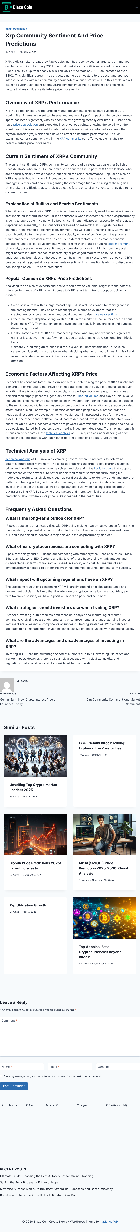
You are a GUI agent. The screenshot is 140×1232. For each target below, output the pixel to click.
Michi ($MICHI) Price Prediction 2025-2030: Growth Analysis (104, 868)
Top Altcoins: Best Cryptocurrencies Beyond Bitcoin (100, 952)
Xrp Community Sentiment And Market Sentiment (113, 699)
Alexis (12, 52)
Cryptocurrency (16, 29)
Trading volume (88, 396)
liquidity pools (103, 468)
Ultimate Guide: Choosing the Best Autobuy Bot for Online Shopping (46, 1176)
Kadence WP (109, 1221)
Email (54, 1067)
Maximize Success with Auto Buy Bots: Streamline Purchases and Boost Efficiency (56, 1189)
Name (7, 1067)
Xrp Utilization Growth (28, 905)
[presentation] (35, 756)
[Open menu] (137, 6)
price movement (119, 243)
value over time (106, 314)
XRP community (70, 138)
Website (103, 1067)
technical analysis (58, 433)
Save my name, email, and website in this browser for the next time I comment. (53, 1076)
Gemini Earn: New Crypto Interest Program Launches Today (29, 699)
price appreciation (25, 124)
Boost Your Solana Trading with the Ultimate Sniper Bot (38, 1195)
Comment (9, 1020)
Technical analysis (17, 459)
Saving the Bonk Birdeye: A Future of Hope (29, 1182)
